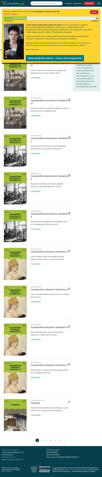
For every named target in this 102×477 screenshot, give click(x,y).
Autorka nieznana (36, 98)
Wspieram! (89, 3)
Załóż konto (77, 3)
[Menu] (98, 3)
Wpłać (94, 12)
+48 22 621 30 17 (9, 457)
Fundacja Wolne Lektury (10, 450)
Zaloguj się (68, 3)
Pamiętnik (35, 403)
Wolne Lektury (6, 471)
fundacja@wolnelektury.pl (15, 459)
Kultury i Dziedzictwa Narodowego (76, 469)
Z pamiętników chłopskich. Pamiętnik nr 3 (50, 251)
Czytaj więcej (35, 77)
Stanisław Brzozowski (37, 400)
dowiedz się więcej (11, 14)
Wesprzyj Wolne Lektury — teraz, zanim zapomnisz (55, 58)
